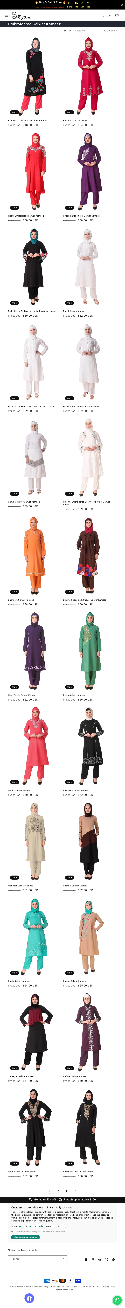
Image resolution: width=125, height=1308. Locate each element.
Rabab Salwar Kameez (74, 311)
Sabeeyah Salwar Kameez (21, 1076)
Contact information (64, 1290)
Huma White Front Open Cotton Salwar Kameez (32, 406)
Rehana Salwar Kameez (75, 120)
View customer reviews (25, 1237)
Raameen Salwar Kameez (76, 790)
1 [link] (49, 1190)
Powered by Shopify (39, 1287)
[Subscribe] (63, 1259)
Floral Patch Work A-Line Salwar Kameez (28, 120)
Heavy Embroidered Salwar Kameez (26, 216)
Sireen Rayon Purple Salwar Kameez (81, 216)
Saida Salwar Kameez (19, 981)
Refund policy (57, 1287)
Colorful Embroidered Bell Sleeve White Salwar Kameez (86, 503)
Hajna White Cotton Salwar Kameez (81, 406)
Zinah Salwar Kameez (74, 695)
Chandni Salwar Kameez (75, 885)
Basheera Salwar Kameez (21, 600)
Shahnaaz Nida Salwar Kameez (78, 1171)
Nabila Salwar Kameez (19, 790)
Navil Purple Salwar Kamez (21, 695)
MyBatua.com (23, 1287)
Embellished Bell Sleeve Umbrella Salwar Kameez (33, 311)
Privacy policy (73, 1287)
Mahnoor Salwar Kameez (20, 885)
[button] (6, 15)
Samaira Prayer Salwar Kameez (24, 502)
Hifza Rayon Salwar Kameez (22, 1171)
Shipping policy (109, 1287)
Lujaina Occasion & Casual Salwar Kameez (84, 600)
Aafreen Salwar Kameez (75, 1076)
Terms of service (90, 1287)
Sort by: (68, 30)
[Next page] (75, 1191)
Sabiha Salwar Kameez (74, 981)
